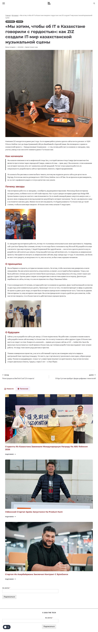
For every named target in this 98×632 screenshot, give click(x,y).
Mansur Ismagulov (10, 47)
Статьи (19, 21)
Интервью (15, 15)
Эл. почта (6, 588)
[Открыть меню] (3, 3)
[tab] (9, 388)
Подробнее (10, 454)
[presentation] (49, 418)
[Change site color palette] (7, 627)
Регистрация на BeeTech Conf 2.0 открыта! (18, 377)
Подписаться (9, 597)
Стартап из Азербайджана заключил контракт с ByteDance (36, 574)
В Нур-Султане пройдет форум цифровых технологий (76, 377)
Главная (7, 15)
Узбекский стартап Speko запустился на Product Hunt (34, 512)
